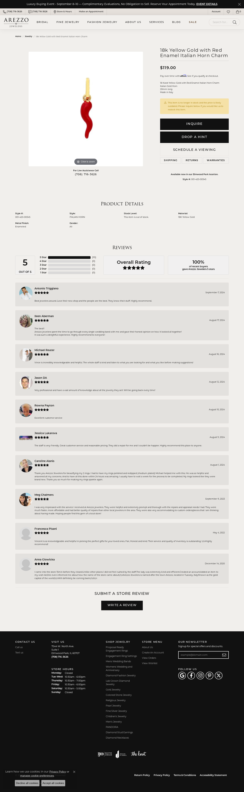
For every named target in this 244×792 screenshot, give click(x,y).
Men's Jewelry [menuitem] (114, 721)
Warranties (216, 160)
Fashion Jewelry (102, 22)
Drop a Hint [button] (194, 137)
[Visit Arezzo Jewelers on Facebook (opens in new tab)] (191, 675)
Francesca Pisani (46, 529)
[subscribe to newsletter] (224, 655)
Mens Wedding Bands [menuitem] (118, 661)
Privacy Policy (162, 775)
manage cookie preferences (37, 775)
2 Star (43, 269)
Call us (19, 647)
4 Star (43, 261)
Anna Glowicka (45, 560)
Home (18, 37)
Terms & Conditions (185, 775)
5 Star (43, 257)
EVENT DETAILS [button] (207, 4)
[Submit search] (235, 22)
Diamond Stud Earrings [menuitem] (119, 732)
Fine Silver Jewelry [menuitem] (116, 711)
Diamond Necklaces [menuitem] (117, 737)
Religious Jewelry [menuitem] (116, 700)
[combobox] (220, 22)
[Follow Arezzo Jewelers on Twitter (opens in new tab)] (218, 675)
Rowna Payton (44, 405)
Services (156, 22)
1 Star (43, 273)
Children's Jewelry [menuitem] (116, 716)
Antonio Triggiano (47, 288)
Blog (176, 22)
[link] (12, 11)
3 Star (43, 265)
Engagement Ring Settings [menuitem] (121, 656)
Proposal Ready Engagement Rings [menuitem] (117, 649)
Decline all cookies (27, 783)
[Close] (239, 4)
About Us (133, 22)
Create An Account (153, 652)
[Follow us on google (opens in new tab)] (182, 675)
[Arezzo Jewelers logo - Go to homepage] (16, 22)
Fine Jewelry (67, 22)
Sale (193, 22)
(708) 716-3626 (86, 174)
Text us (19, 652)
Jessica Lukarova (46, 433)
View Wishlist (149, 663)
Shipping (170, 160)
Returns (192, 160)
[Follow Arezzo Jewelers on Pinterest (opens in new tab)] (209, 675)
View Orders (149, 657)
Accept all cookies (53, 783)
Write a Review (122, 605)
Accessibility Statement (213, 775)
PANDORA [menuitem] (112, 727)
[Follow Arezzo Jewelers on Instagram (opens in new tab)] (200, 675)
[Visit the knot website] (138, 754)
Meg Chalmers (44, 495)
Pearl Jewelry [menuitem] (113, 705)
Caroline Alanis (44, 461)
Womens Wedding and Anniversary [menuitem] (119, 668)
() (94, 257)
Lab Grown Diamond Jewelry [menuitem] (118, 682)
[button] (216, 11)
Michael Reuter (45, 350)
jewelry (28, 37)
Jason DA (41, 378)
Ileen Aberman (44, 316)
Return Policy (142, 775)
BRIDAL (42, 22)
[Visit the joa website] (121, 754)
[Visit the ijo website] (105, 754)
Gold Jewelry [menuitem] (113, 689)
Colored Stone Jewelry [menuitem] (119, 695)
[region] (86, 109)
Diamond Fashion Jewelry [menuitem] (121, 675)
